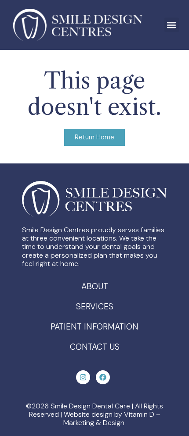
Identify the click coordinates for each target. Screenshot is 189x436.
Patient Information (94, 326)
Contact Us (95, 346)
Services (94, 306)
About (94, 286)
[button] (171, 25)
